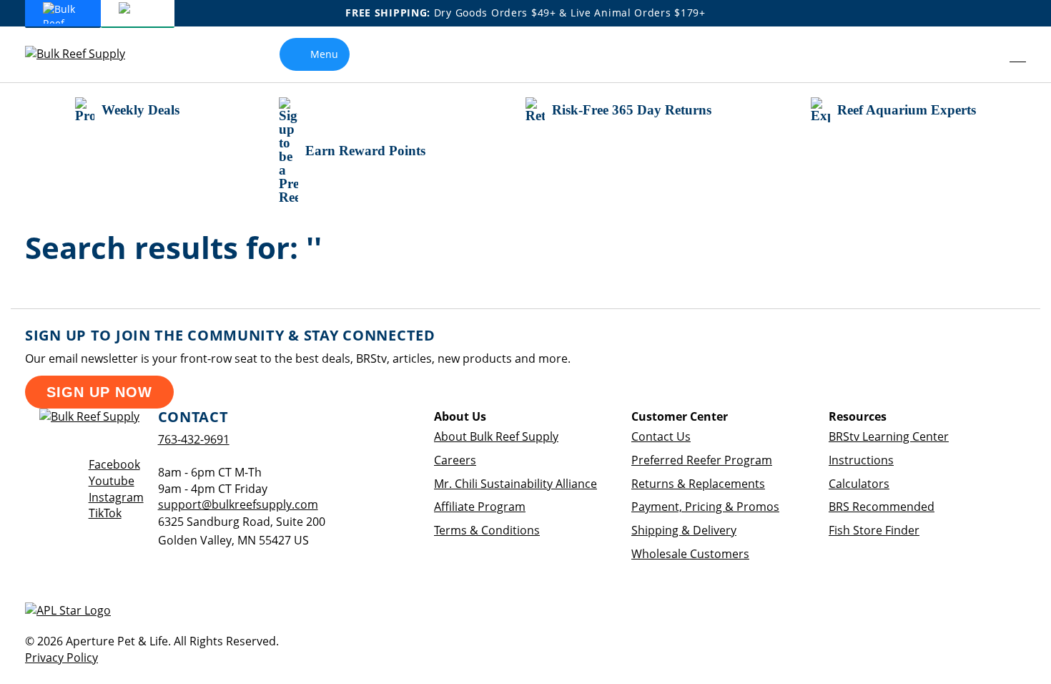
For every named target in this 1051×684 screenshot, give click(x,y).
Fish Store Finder (874, 530)
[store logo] (86, 54)
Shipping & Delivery (683, 530)
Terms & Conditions (487, 530)
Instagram (116, 497)
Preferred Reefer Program (701, 460)
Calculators (859, 484)
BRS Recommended (881, 506)
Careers (455, 460)
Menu (324, 54)
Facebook (114, 464)
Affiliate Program (480, 506)
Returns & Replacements (698, 484)
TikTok (105, 513)
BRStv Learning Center (889, 436)
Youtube (111, 481)
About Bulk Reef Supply (496, 436)
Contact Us (661, 436)
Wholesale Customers (690, 554)
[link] (985, 54)
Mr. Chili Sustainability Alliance (515, 484)
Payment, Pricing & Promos (705, 506)
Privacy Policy (61, 657)
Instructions (861, 460)
